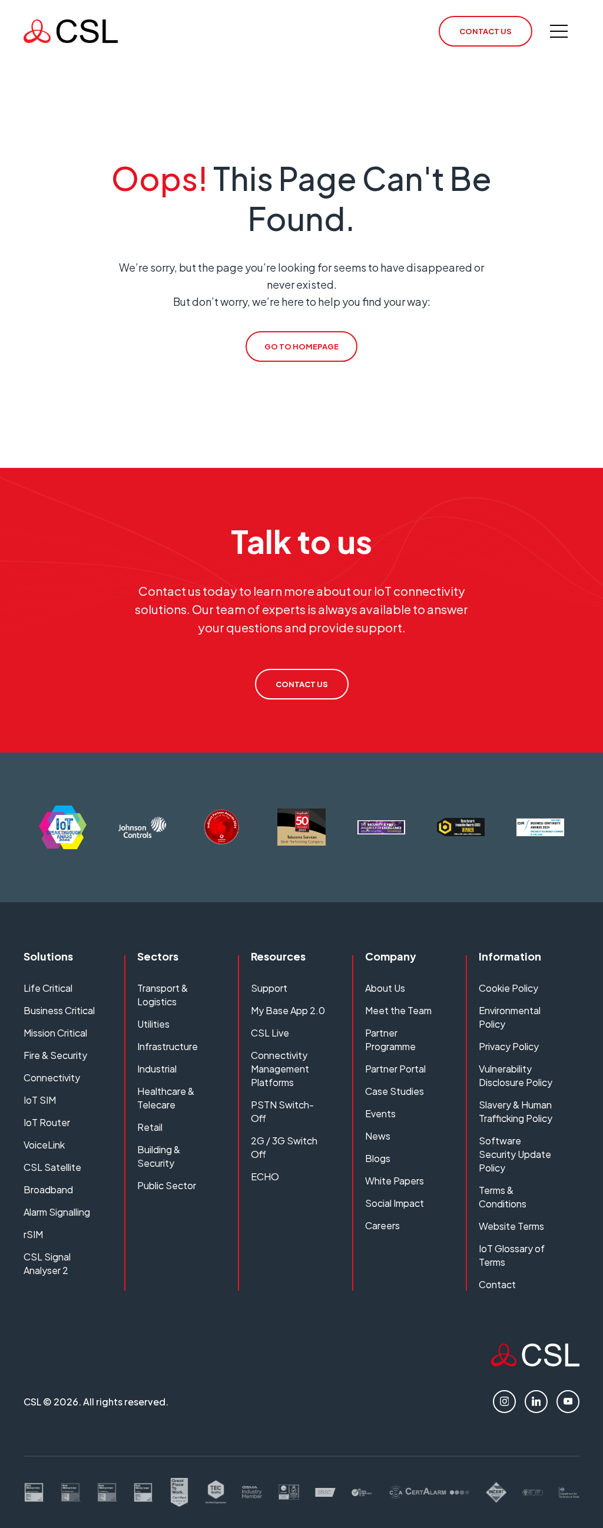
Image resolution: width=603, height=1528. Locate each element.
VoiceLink (44, 1144)
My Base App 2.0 (288, 1010)
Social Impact (394, 1203)
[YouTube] (567, 1401)
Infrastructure (167, 1046)
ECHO (265, 1176)
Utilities (153, 1024)
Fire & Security (55, 1055)
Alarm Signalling (57, 1212)
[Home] (535, 1362)
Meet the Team (398, 1010)
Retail (150, 1127)
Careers (382, 1225)
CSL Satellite (52, 1167)
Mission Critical (55, 1033)
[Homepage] (71, 31)
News (377, 1136)
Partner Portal (395, 1068)
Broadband (48, 1189)
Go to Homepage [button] (301, 346)
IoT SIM (40, 1100)
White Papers (394, 1180)
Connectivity (52, 1077)
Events (380, 1113)
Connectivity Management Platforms (280, 1068)
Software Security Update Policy (515, 1154)
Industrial (157, 1068)
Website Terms (511, 1226)
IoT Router (47, 1122)
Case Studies (394, 1091)
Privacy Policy (509, 1046)
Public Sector (166, 1185)
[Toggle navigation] (559, 31)
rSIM (33, 1234)
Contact (497, 1284)
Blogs (377, 1158)
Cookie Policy (508, 988)
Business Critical (59, 1010)
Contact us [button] (485, 31)
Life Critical (48, 988)
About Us (385, 988)
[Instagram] (504, 1401)
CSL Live (270, 1033)
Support (269, 988)
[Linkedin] (536, 1401)
